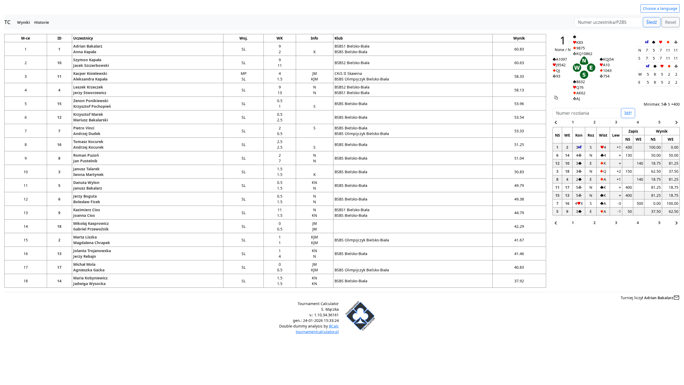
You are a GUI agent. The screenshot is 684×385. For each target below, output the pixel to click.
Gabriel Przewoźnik (91, 229)
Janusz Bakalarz (87, 188)
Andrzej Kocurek (88, 147)
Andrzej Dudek (86, 133)
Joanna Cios (84, 215)
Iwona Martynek (88, 174)
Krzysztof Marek (88, 114)
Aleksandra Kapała (90, 79)
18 (59, 226)
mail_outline (676, 297)
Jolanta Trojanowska (92, 250)
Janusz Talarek (86, 168)
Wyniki (23, 22)
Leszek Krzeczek (88, 87)
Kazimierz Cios (86, 209)
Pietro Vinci (83, 127)
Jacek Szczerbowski (91, 65)
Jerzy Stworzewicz (89, 92)
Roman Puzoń (86, 155)
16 (59, 144)
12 (59, 117)
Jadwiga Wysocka (89, 283)
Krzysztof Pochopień (92, 106)
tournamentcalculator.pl (317, 331)
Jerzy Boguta (85, 196)
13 (59, 253)
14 (59, 280)
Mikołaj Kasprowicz (91, 223)
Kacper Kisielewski (90, 73)
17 (59, 267)
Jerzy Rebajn (84, 256)
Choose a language (660, 8)
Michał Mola (84, 264)
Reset (670, 22)
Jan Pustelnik (85, 160)
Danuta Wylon (86, 182)
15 (59, 103)
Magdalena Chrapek (91, 242)
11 (59, 76)
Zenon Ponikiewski (90, 100)
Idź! (628, 113)
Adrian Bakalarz (87, 46)
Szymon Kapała (87, 59)
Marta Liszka (85, 237)
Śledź (651, 22)
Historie (41, 22)
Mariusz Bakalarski (90, 119)
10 (59, 62)
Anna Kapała (84, 51)
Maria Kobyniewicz (90, 277)
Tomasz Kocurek (88, 141)
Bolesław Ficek (86, 201)
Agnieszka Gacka (88, 269)
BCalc (334, 326)
